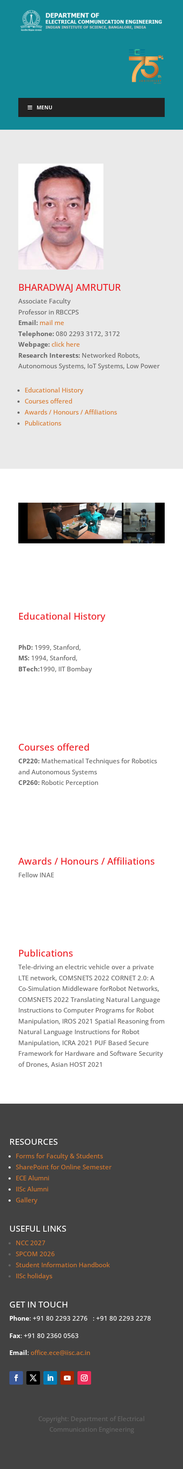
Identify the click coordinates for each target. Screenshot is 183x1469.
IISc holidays (34, 1275)
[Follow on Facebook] (16, 1378)
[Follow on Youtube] (67, 1378)
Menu (44, 107)
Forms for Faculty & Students (59, 1156)
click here (65, 344)
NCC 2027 (31, 1242)
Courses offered (48, 401)
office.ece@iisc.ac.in (60, 1352)
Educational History (54, 390)
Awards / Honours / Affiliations (71, 412)
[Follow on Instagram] (84, 1378)
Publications (43, 423)
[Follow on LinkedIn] (50, 1378)
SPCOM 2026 (35, 1253)
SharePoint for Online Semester (64, 1167)
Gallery (26, 1200)
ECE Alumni (32, 1178)
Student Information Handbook (63, 1264)
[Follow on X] (33, 1378)
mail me (52, 322)
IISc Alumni (32, 1189)
